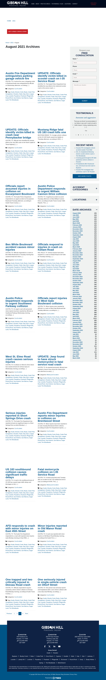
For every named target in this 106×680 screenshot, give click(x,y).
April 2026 (76, 221)
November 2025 (78, 231)
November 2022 (78, 302)
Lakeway (90, 656)
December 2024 (77, 253)
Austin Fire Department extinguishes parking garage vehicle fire (20, 76)
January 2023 (77, 298)
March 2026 (76, 223)
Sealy (81, 659)
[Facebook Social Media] (45, 646)
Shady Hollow (90, 659)
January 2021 (77, 340)
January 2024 (77, 274)
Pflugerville (30, 96)
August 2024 (77, 261)
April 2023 (76, 292)
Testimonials (56, 3)
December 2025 (77, 229)
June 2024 (76, 264)
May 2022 (76, 314)
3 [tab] (81, 135)
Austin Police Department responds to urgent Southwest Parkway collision (19, 302)
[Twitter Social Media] (49, 646)
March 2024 (76, 270)
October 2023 (77, 280)
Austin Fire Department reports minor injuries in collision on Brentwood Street (52, 416)
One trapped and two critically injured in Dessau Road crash (19, 582)
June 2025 (76, 241)
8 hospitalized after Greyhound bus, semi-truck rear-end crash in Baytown (85, 165)
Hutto (20, 94)
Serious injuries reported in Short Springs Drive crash (18, 415)
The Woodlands (14, 100)
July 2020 (76, 352)
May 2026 (76, 219)
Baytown (14, 656)
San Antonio (17, 98)
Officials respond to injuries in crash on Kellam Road (50, 247)
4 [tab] (83, 135)
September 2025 (78, 235)
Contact (74, 3)
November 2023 (78, 278)
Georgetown (9, 94)
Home (33, 3)
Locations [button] (68, 3)
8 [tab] (93, 135)
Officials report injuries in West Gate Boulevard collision (52, 301)
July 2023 (76, 286)
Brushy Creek (19, 92)
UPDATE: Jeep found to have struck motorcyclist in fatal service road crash (51, 360)
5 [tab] (86, 135)
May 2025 (76, 243)
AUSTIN (83, 634)
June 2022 (76, 312)
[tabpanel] (85, 123)
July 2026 (76, 215)
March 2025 (76, 247)
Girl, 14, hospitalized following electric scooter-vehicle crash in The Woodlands (85, 154)
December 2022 (77, 300)
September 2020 (78, 348)
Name (75, 59)
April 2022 (76, 316)
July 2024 (76, 262)
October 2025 (77, 233)
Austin (13, 92)
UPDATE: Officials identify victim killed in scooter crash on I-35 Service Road (52, 77)
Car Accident (18, 88)
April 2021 (76, 336)
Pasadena (17, 96)
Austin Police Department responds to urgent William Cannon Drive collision (52, 190)
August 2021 (77, 332)
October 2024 (77, 257)
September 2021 (78, 330)
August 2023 (77, 284)
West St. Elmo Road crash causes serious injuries (19, 359)
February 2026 (77, 225)
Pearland (23, 96)
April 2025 (76, 245)
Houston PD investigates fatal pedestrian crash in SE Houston (85, 170)
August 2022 (77, 308)
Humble (66, 656)
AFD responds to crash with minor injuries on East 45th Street (20, 528)
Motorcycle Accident (52, 374)
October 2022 (77, 304)
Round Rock (9, 98)
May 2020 (76, 356)
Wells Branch (62, 663)
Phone (75, 66)
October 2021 (77, 328)
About (37, 3)
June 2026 (76, 217)
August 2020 (77, 350)
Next (26, 613)
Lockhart (29, 659)
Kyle (27, 94)
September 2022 (78, 306)
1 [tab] (76, 135)
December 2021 (77, 324)
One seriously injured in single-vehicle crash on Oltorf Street (52, 582)
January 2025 (77, 251)
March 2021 (76, 338)
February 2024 (77, 272)
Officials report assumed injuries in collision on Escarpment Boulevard (20, 190)
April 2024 (76, 268)
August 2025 (77, 237)
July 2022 (76, 310)
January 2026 (77, 227)
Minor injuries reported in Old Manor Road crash (52, 528)
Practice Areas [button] (45, 3)
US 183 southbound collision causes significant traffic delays (18, 473)
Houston (15, 94)
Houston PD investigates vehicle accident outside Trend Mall (85, 149)
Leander (10, 96)
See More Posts (84, 176)
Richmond (64, 659)
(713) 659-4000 (23, 640)
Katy (24, 94)
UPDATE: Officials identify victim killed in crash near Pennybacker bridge (20, 133)
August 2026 (77, 213)
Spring (41, 663)
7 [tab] (91, 135)
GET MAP (22, 642)
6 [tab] (88, 135)
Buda (25, 92)
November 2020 (78, 344)
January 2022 (77, 322)
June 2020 (76, 354)
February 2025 (77, 249)
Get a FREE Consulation (17, 31)
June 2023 (76, 288)
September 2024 (78, 259)
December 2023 (77, 276)
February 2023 (77, 296)
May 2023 (76, 290)
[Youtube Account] (59, 646)
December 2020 (77, 342)
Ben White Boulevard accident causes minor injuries (20, 247)
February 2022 (77, 320)
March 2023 (76, 294)
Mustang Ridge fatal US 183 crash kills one (52, 131)
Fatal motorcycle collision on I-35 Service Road (48, 472)
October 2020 (77, 346)
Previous (9, 613)
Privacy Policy (73, 674)
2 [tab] (78, 135)
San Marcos (24, 98)
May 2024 (76, 266)
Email (75, 74)
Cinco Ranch (49, 656)
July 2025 (76, 239)
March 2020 (76, 358)
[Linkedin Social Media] (54, 646)
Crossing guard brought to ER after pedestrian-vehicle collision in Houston (86, 160)
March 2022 (76, 318)
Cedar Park (31, 92)
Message (76, 81)
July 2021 (76, 334)
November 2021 (78, 326)
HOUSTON (53, 634)
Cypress (58, 656)
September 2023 (78, 282)
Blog (61, 3)
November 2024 (78, 255)
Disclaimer (66, 674)
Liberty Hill (21, 659)
